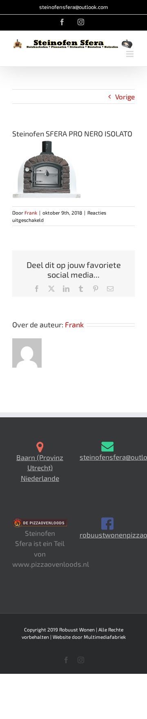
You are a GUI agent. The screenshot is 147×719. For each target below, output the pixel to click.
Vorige (125, 96)
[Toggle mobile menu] (130, 54)
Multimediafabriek (105, 637)
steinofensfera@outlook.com (73, 7)
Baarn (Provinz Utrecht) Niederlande (39, 467)
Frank (30, 212)
